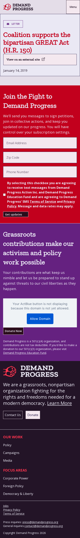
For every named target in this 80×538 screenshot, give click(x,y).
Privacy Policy (11, 510)
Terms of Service (43, 201)
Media (7, 460)
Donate (32, 415)
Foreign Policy (13, 486)
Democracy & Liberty (18, 494)
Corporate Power (15, 478)
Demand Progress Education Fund (24, 353)
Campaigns (11, 453)
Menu (73, 7)
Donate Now (13, 331)
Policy (7, 445)
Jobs (6, 506)
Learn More (59, 403)
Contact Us (13, 415)
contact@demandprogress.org (43, 526)
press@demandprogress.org (40, 522)
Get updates (13, 214)
